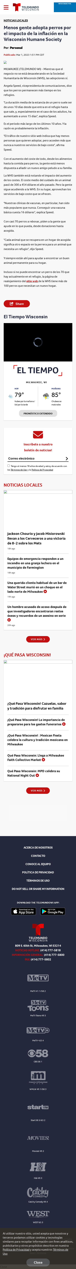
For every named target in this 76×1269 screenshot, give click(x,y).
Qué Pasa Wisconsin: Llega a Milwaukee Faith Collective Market (35, 757)
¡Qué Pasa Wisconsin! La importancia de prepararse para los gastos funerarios (36, 722)
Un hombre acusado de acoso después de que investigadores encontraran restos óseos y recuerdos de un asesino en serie (36, 611)
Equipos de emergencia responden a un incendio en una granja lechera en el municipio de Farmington (35, 563)
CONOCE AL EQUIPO (38, 864)
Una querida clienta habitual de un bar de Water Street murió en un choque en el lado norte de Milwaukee (37, 587)
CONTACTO (38, 856)
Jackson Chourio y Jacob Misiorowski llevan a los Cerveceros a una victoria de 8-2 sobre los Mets (36, 538)
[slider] (11, 349)
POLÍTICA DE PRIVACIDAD (38, 872)
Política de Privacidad (42, 469)
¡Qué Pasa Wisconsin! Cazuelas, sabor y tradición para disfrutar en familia (36, 706)
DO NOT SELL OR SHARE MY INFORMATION (38, 889)
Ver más (37, 639)
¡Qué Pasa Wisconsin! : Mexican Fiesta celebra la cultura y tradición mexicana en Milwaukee (37, 739)
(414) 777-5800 (54, 955)
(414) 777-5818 (50, 950)
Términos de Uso (19, 469)
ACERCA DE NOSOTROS (38, 847)
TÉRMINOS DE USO (38, 881)
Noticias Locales (16, 20)
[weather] (10, 396)
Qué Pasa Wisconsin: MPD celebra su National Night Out (33, 773)
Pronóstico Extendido (38, 413)
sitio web (32, 281)
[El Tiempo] (38, 375)
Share (19, 303)
